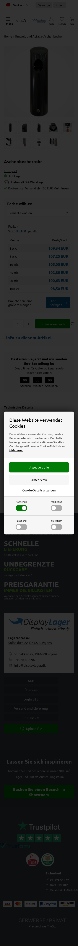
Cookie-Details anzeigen (39, 490)
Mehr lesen (16, 450)
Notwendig (21, 501)
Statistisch (56, 520)
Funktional (21, 520)
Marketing (56, 501)
